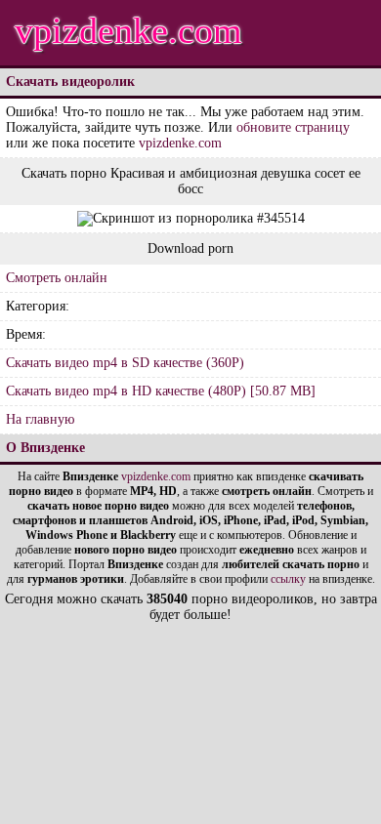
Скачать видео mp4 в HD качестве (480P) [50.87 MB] (161, 391)
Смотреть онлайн (56, 277)
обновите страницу (293, 127)
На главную (40, 419)
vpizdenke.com (128, 30)
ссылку (288, 579)
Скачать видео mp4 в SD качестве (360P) (125, 362)
